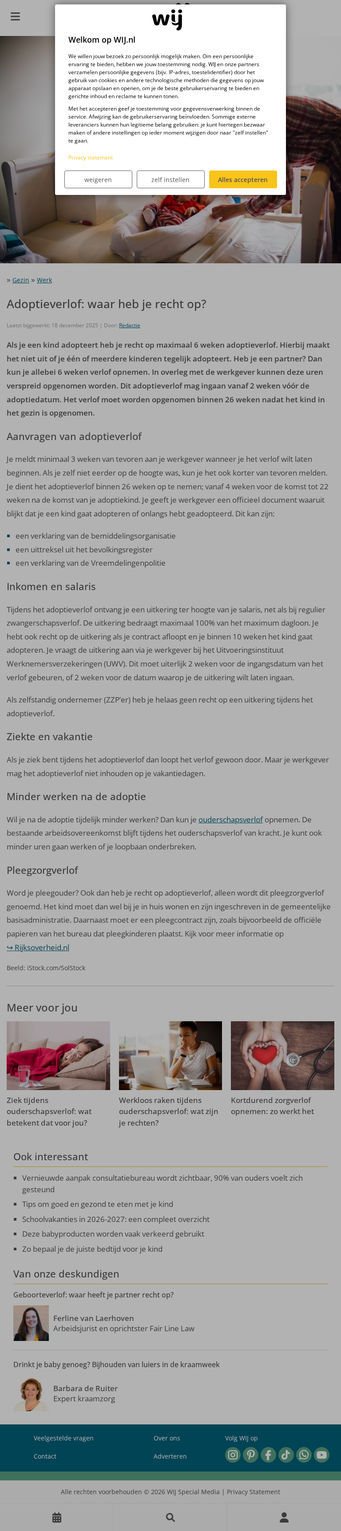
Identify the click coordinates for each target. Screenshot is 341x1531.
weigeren (98, 179)
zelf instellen (170, 179)
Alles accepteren (243, 179)
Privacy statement (90, 157)
